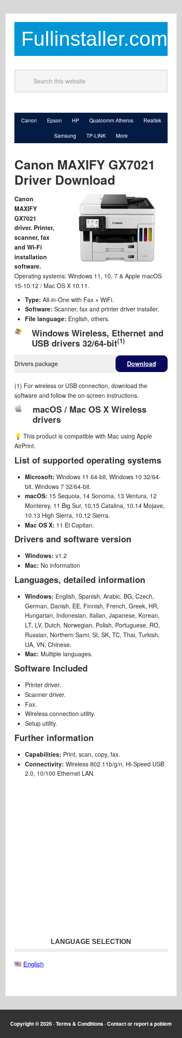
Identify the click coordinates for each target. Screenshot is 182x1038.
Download (141, 363)
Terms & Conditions (79, 1023)
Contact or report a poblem (139, 1023)
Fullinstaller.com (94, 39)
